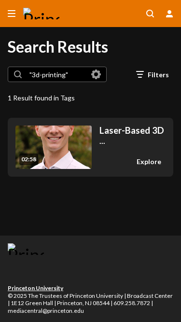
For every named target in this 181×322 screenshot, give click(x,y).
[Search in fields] (96, 74)
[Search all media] (150, 13)
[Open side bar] (11, 13)
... (131, 135)
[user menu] (169, 13)
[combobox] (57, 74)
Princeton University (35, 288)
